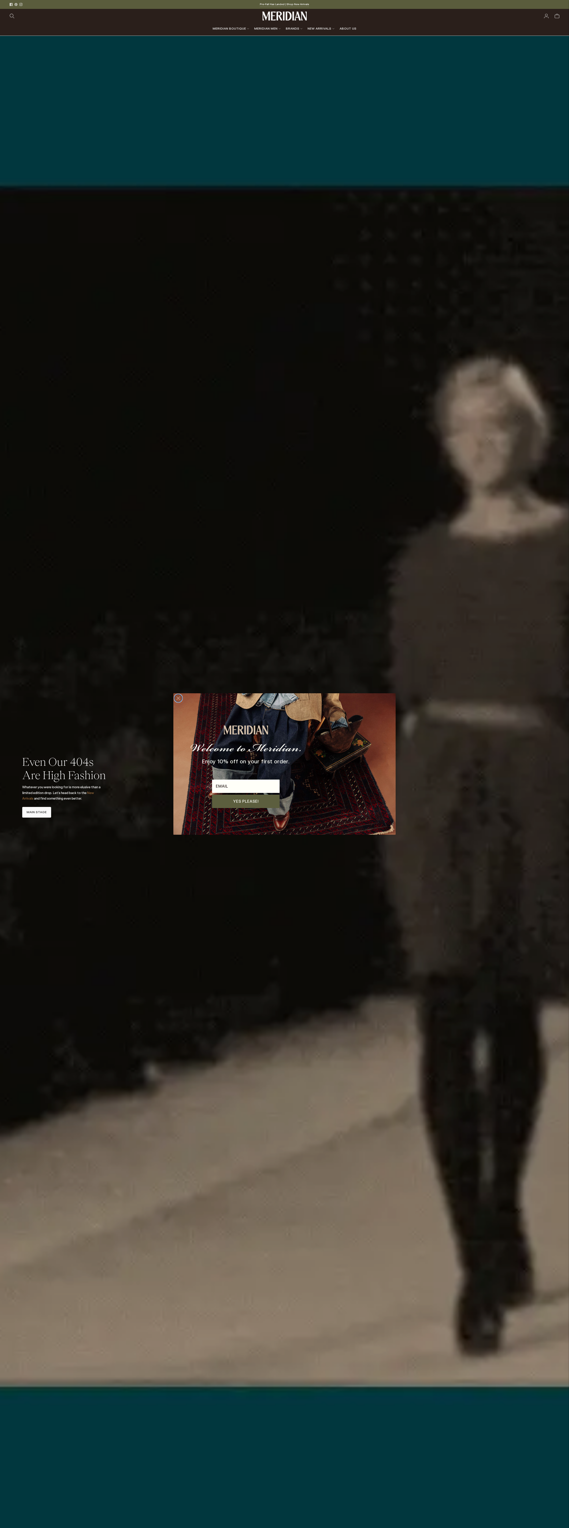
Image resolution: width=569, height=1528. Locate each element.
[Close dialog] (178, 698)
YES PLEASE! (246, 801)
